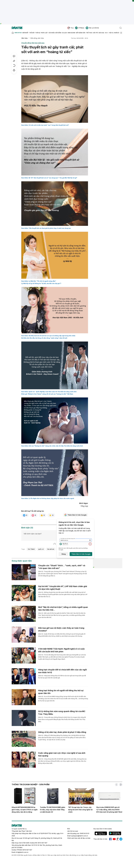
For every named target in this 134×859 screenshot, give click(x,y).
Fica (72, 28)
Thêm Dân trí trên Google (77, 515)
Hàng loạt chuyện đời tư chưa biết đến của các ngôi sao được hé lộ (62, 671)
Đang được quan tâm (22, 561)
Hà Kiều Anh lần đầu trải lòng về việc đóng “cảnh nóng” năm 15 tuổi (44, 338)
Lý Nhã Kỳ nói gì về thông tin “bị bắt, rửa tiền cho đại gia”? (41, 283)
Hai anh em (50, 549)
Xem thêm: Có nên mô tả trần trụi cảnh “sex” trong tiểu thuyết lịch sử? (45, 125)
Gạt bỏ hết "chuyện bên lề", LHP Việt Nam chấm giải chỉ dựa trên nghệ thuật (62, 587)
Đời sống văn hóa (37, 38)
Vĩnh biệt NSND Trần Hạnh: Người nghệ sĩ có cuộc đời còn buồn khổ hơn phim (61, 650)
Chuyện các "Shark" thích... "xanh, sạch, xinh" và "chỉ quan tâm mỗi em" (61, 566)
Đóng (64, 554)
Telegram (120, 839)
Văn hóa (24, 38)
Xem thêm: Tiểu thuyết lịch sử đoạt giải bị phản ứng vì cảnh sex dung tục (46, 228)
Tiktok (117, 839)
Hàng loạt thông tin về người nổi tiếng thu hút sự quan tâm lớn (60, 691)
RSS (68, 829)
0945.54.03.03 (84, 833)
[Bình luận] (14, 56)
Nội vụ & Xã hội (94, 28)
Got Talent (31, 549)
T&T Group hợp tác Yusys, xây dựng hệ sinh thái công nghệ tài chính (80, 809)
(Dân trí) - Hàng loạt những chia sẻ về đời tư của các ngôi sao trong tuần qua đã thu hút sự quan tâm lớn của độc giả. (62, 677)
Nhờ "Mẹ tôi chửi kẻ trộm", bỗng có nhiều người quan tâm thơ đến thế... (63, 608)
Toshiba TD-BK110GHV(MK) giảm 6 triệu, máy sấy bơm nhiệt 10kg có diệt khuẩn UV (52, 809)
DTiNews (81, 28)
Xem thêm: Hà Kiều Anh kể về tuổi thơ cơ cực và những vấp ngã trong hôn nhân (48, 335)
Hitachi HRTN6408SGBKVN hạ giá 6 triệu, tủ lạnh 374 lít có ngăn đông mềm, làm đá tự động (25, 809)
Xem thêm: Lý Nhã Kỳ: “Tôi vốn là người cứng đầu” (38, 281)
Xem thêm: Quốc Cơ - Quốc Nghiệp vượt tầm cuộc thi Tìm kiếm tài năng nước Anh (49, 391)
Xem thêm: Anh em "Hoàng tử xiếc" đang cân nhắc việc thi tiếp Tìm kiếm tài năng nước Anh (52, 446)
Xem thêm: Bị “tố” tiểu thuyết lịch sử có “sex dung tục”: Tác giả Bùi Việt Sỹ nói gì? (49, 178)
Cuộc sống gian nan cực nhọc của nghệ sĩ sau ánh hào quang (61, 754)
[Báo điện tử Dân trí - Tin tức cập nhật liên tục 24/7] (17, 28)
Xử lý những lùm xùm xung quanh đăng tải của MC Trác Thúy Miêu (61, 712)
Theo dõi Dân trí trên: (100, 839)
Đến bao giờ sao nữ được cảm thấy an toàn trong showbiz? (61, 629)
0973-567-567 (42, 843)
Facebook (110, 839)
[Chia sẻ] (14, 60)
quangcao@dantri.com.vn (79, 836)
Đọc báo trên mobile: (102, 829)
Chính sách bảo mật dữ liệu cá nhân (78, 838)
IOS (101, 833)
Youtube (114, 839)
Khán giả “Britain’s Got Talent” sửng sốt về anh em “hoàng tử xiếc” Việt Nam (47, 394)
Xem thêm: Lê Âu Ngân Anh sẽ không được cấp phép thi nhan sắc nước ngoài (47, 498)
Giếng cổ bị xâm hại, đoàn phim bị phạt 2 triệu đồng (62, 732)
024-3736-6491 (24, 843)
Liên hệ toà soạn (72, 831)
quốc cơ (41, 549)
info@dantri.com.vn (22, 852)
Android (115, 833)
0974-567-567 (27, 850)
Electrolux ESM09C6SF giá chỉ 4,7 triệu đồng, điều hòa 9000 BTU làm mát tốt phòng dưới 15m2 (109, 809)
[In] (14, 70)
